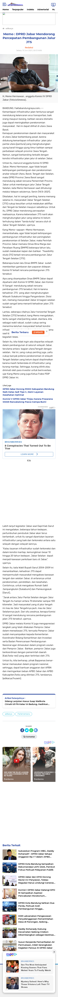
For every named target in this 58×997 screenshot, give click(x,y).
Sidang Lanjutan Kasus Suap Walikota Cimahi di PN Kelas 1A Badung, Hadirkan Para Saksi (26, 703)
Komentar (30, 737)
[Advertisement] (29, 491)
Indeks (30, 9)
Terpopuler (18, 9)
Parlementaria (24, 714)
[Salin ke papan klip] (36, 730)
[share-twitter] (27, 730)
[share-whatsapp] (31, 730)
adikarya (8, 714)
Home (6, 9)
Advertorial (43, 9)
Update (39, 332)
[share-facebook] (22, 730)
